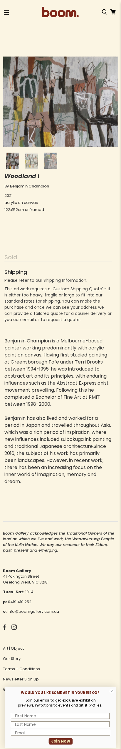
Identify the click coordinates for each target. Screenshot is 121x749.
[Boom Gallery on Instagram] (14, 628)
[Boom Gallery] (60, 12)
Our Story (12, 658)
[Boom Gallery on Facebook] (4, 628)
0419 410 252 (19, 602)
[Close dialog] (111, 691)
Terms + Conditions (21, 669)
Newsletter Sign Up (21, 679)
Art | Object (13, 648)
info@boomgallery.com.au (33, 611)
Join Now (60, 741)
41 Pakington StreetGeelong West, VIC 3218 (25, 579)
